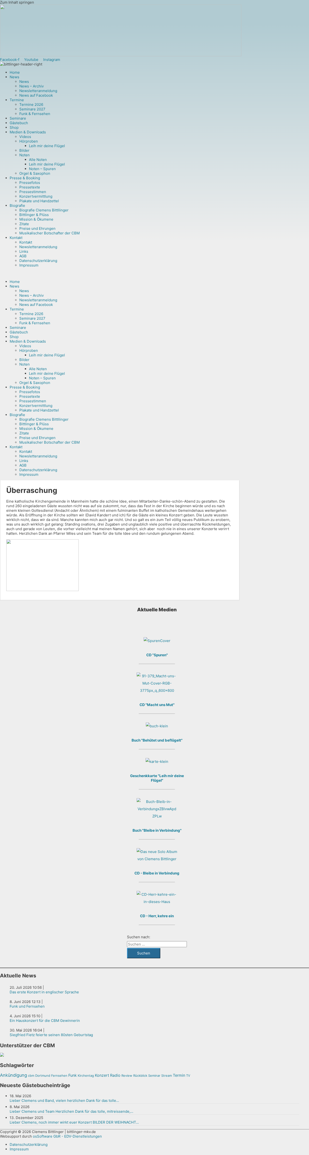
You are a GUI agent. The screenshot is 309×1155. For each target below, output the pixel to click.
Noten (24, 155)
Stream (166, 1075)
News (14, 77)
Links (23, 251)
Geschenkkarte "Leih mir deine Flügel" (157, 778)
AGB (23, 256)
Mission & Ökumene (36, 219)
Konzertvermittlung (35, 196)
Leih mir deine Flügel (47, 146)
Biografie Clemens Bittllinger (44, 210)
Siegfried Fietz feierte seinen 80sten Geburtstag (51, 1034)
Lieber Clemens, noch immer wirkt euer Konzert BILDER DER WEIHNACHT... (74, 1122)
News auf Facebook (36, 95)
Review (126, 1075)
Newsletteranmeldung (38, 90)
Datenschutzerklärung (38, 260)
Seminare (18, 118)
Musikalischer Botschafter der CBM (49, 233)
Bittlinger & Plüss (34, 214)
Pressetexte (29, 187)
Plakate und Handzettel (39, 201)
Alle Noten (38, 159)
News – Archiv (31, 86)
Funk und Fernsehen (27, 1006)
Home (15, 72)
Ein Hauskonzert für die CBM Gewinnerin (45, 1020)
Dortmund (42, 1075)
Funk (72, 1075)
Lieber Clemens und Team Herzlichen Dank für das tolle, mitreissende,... (71, 1111)
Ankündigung (13, 1075)
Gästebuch (19, 123)
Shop (14, 127)
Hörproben (28, 141)
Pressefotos (29, 182)
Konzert (102, 1075)
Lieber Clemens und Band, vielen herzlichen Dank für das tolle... (64, 1100)
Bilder (24, 150)
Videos (25, 136)
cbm (31, 1075)
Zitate (24, 224)
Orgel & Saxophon (34, 173)
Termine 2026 (31, 104)
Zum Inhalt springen (17, 2)
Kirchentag (86, 1075)
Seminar (154, 1075)
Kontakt (16, 237)
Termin (179, 1075)
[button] (137, 273)
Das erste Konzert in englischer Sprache (44, 992)
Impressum (28, 265)
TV (188, 1075)
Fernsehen (59, 1075)
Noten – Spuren (42, 168)
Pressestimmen (32, 191)
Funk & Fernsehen (34, 113)
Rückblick (140, 1075)
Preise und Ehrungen (37, 228)
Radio (115, 1075)
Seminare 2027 (32, 109)
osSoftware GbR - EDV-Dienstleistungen (67, 1136)
